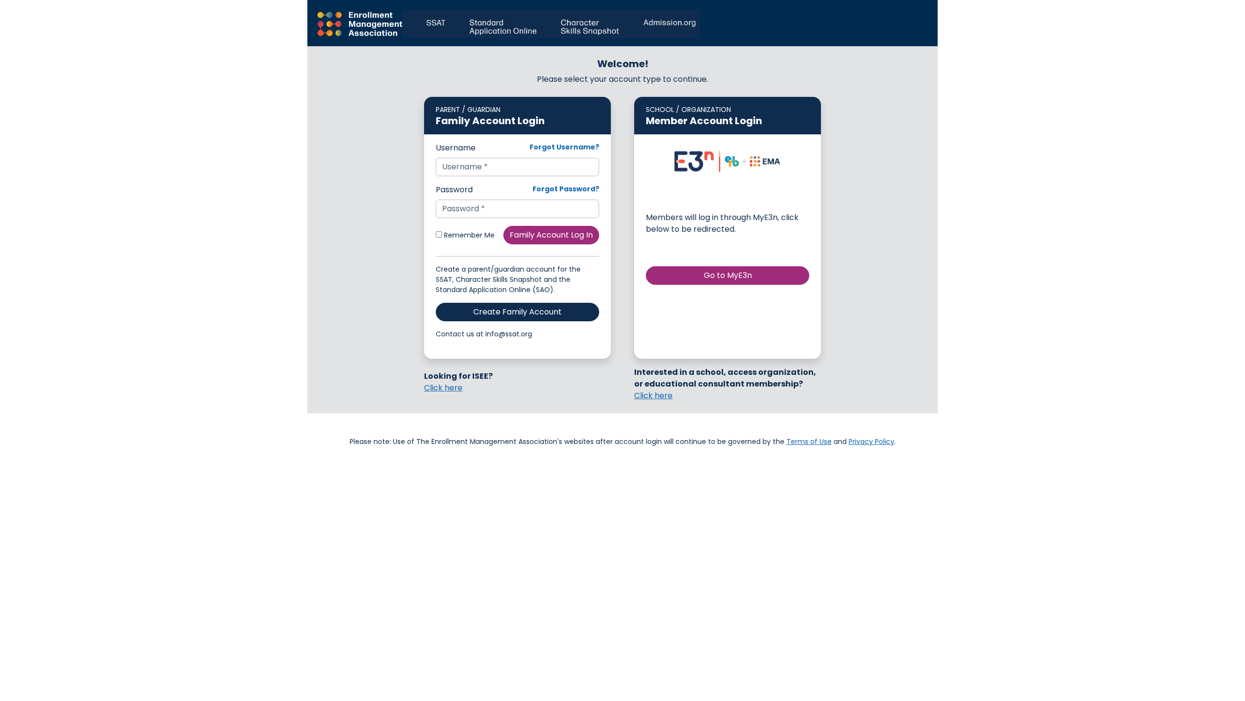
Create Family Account (517, 311)
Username (456, 147)
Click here (443, 387)
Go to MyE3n (728, 275)
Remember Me (468, 235)
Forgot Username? (564, 147)
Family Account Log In (551, 234)
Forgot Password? (566, 189)
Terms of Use (809, 441)
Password (454, 189)
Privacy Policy (871, 441)
